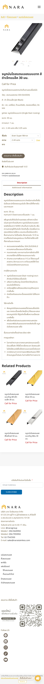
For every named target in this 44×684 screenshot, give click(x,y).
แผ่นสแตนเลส (6, 554)
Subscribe (11, 492)
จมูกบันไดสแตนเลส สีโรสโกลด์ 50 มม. (12, 434)
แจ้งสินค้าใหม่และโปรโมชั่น (21, 480)
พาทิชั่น (3, 562)
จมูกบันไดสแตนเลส (26, 17)
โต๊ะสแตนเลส (8, 570)
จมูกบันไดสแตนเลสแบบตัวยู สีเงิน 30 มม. (32, 436)
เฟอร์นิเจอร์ (5, 566)
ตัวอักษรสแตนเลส (8, 582)
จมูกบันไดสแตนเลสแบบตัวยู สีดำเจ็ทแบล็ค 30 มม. (12, 397)
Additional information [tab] (22, 187)
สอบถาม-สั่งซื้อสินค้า (13, 155)
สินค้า (3, 17)
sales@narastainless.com (18, 540)
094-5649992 (15, 531)
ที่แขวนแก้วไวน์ (8, 574)
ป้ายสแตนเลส (6, 578)
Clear (38, 140)
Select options (32, 405)
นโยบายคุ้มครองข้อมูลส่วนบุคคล (9, 678)
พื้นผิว (4, 135)
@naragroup (11, 528)
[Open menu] (39, 7)
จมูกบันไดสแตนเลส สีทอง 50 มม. (32, 395)
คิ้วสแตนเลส (12, 17)
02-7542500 (9, 537)
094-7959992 (15, 534)
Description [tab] (22, 183)
